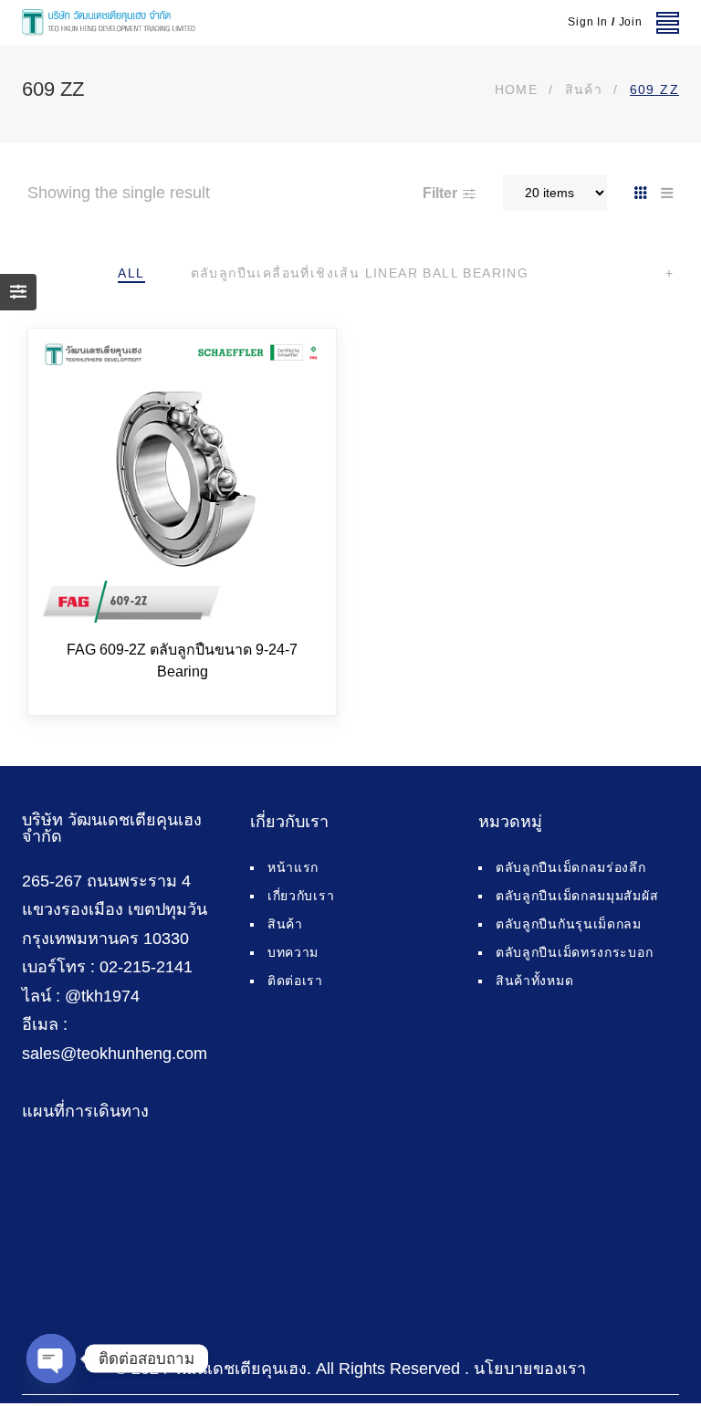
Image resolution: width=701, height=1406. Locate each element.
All (131, 273)
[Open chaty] (51, 1358)
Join (631, 22)
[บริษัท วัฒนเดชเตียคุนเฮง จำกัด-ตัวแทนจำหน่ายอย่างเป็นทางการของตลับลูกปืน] (108, 23)
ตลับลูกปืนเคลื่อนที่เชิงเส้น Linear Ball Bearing (360, 273)
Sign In (588, 22)
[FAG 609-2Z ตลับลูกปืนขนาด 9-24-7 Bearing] (182, 482)
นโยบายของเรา (530, 1368)
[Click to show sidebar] (18, 292)
